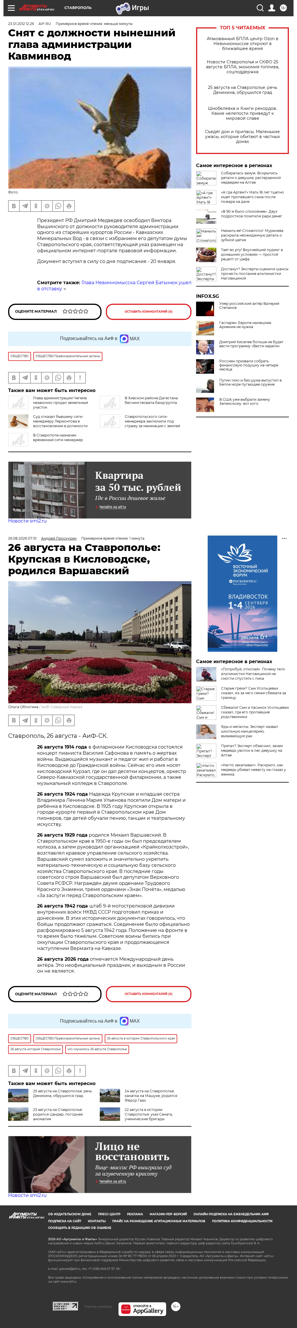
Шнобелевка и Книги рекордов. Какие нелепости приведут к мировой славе (242, 113)
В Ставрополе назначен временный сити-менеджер (58, 437)
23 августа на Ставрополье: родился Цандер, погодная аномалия (58, 1114)
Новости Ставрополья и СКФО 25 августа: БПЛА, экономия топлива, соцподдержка (242, 67)
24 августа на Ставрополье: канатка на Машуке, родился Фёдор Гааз (151, 1096)
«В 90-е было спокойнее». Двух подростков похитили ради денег (251, 213)
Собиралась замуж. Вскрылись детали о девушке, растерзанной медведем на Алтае (251, 178)
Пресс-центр (109, 1214)
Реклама (135, 1214)
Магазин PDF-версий (168, 1214)
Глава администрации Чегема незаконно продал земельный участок (60, 402)
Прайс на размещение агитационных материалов (158, 1221)
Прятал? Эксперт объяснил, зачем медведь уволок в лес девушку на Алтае (252, 750)
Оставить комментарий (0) (149, 312)
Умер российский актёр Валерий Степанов (249, 306)
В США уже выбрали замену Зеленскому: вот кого (244, 402)
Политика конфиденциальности (242, 1221)
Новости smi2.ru (27, 521)
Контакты (97, 1221)
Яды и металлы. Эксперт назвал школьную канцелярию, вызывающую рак (249, 731)
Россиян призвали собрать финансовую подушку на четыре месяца (248, 365)
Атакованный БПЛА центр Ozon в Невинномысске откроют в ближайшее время (242, 43)
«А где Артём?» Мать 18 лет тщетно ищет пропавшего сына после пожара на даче (252, 197)
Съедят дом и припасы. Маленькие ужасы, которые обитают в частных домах (242, 136)
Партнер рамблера (98, 1306)
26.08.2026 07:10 (22, 538)
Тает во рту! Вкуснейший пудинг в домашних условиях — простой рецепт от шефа (252, 254)
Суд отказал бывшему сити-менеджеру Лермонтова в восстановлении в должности (60, 421)
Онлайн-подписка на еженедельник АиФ (231, 1214)
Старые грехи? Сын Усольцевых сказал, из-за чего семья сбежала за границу (253, 693)
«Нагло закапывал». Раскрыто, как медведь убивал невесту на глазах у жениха (253, 769)
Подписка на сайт (64, 1221)
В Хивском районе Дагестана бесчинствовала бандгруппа (151, 400)
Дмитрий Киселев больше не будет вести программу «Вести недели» (251, 344)
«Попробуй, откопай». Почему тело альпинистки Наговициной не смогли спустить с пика (253, 674)
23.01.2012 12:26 (21, 24)
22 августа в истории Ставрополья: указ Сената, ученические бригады (149, 1114)
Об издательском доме (69, 1214)
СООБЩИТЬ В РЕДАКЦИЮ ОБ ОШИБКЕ (79, 1228)
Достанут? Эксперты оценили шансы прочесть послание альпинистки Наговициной (254, 273)
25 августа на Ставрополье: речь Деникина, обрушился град (242, 90)
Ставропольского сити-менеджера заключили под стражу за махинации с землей (152, 421)
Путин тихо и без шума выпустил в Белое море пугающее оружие (250, 382)
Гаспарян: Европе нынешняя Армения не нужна (245, 325)
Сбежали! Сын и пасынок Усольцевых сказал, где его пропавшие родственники (255, 712)
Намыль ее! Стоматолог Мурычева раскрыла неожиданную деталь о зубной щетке (252, 235)
